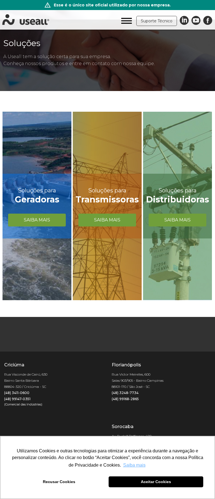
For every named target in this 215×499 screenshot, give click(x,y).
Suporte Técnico (156, 20)
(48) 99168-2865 (125, 399)
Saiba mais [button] (134, 465)
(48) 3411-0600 (16, 393)
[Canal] (195, 20)
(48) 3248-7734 (125, 393)
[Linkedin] (184, 20)
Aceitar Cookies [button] (156, 481)
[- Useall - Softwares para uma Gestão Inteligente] (25, 19)
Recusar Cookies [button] (59, 481)
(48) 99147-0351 (17, 399)
